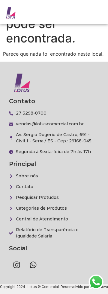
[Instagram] (16, 264)
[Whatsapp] (33, 264)
